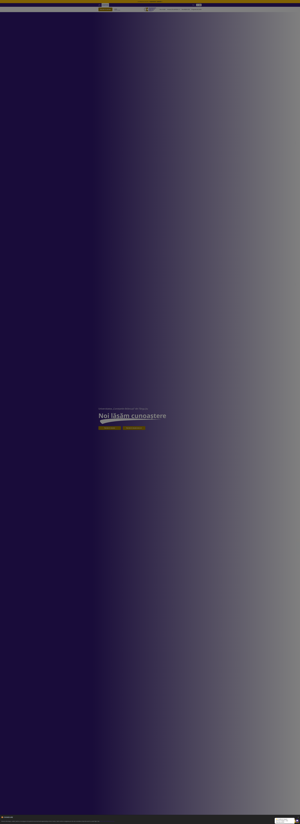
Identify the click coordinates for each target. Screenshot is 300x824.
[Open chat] (297, 820)
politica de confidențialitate (107, 821)
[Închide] (298, 817)
